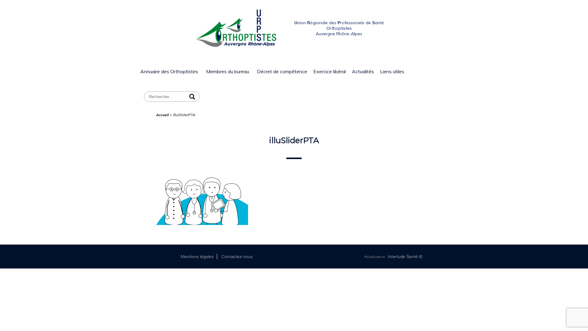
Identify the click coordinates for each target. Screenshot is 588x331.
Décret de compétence (282, 71)
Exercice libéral (329, 71)
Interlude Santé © (405, 256)
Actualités (363, 71)
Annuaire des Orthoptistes (169, 71)
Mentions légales (197, 256)
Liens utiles (392, 71)
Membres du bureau (227, 71)
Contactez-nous (237, 256)
